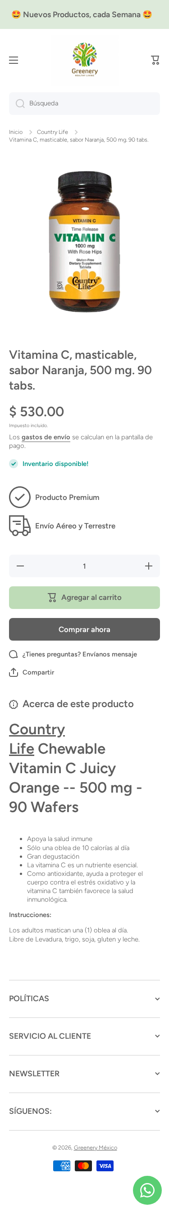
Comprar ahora (84, 629)
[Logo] (85, 60)
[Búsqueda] (17, 103)
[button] (155, 60)
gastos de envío (46, 437)
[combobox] (84, 103)
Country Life (52, 131)
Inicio (16, 131)
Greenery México (95, 1147)
